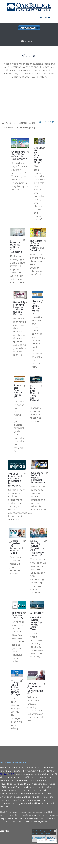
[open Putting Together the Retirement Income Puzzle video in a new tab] (24, 541)
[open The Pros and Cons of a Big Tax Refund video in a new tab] (41, 386)
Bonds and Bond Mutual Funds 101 (18, 391)
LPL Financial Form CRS (13, 762)
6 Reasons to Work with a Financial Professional (38, 478)
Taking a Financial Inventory (17, 615)
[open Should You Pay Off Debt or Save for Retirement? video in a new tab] (28, 152)
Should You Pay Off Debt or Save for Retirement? (19, 155)
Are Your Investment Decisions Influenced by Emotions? (15, 480)
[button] (45, 17)
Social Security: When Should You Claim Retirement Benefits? (37, 548)
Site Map (5, 831)
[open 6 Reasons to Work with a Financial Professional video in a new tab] (47, 473)
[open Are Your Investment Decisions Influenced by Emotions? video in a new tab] (25, 474)
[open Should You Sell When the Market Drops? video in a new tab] (43, 148)
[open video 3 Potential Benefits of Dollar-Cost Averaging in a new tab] (40, 122)
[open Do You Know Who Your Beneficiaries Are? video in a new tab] (44, 684)
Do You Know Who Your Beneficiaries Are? (35, 688)
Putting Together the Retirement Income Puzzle (16, 547)
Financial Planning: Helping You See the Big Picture (18, 308)
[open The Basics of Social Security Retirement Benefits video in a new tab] (45, 241)
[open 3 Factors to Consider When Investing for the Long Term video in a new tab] (43, 613)
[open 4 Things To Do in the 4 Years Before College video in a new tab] (21, 680)
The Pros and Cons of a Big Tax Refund (34, 393)
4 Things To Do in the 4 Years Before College (15, 687)
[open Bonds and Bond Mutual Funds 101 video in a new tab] (24, 385)
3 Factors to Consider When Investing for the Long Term (36, 621)
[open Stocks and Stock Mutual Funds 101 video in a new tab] (42, 301)
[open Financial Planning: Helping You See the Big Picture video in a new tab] (25, 302)
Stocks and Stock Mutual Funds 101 (36, 307)
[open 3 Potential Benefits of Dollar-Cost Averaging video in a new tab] (24, 240)
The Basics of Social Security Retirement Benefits (37, 246)
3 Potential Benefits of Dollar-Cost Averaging (16, 246)
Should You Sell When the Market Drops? (38, 155)
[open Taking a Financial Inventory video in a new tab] (24, 613)
